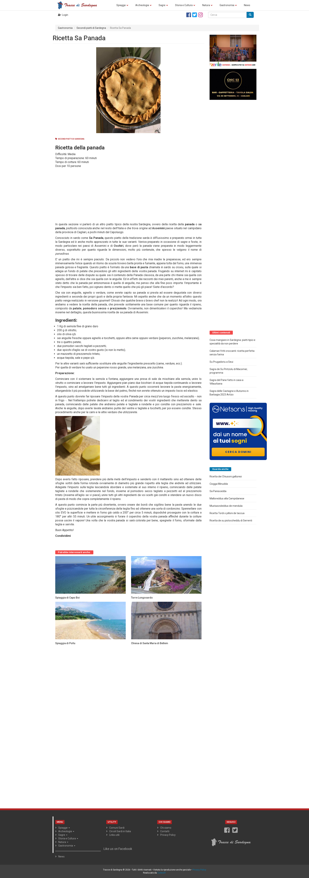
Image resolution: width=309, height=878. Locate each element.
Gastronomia (227, 5)
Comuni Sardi (116, 827)
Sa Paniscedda (218, 491)
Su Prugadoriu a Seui (221, 361)
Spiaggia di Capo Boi (67, 597)
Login (65, 14)
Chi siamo (165, 827)
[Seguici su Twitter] (194, 15)
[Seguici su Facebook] (188, 15)
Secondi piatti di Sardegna (91, 27)
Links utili (114, 834)
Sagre (162, 5)
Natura (206, 5)
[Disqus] (128, 692)
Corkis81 (161, 873)
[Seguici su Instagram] (200, 15)
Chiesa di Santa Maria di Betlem (149, 643)
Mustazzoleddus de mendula (226, 505)
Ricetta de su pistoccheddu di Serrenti (231, 520)
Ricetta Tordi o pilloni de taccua (227, 513)
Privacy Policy (168, 834)
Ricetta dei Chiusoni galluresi (226, 476)
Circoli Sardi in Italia (120, 831)
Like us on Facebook (118, 849)
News (247, 5)
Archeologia (142, 5)
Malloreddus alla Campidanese (227, 498)
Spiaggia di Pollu (65, 643)
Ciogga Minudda (219, 483)
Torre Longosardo (142, 597)
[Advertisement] (127, 195)
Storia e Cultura (184, 5)
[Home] (78, 5)
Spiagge (121, 5)
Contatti (164, 831)
